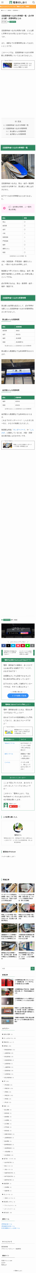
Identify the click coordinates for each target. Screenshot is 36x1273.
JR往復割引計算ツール (8, 1226)
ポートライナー (9, 1209)
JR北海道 (8, 1085)
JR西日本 (8, 1095)
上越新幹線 (8, 1067)
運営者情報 (4, 1246)
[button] (3, 645)
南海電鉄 (7, 1116)
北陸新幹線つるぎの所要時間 (16, 128)
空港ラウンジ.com (6, 1260)
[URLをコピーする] (32, 645)
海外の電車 (8, 1034)
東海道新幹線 (9, 1049)
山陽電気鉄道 (9, 1137)
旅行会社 (8, 1212)
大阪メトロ (8, 1169)
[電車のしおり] (18, 2)
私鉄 (6, 1106)
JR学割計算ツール (6, 1224)
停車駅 (15, 620)
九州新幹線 (8, 1074)
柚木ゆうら (18, 835)
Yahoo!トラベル (10, 743)
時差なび (4, 1265)
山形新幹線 (8, 1063)
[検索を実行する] (33, 968)
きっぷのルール (10, 1038)
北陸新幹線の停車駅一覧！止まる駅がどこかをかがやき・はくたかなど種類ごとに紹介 (23, 65)
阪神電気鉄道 (9, 1144)
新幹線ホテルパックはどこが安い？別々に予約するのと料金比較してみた (22, 731)
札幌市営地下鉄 (9, 1172)
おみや (3, 1262)
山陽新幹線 (8, 1053)
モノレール (8, 1194)
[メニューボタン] (2, 2)
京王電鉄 (7, 1123)
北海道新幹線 (9, 1060)
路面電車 (7, 1183)
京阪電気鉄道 (9, 1148)
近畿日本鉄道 (9, 1134)
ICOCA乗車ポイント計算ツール (10, 1228)
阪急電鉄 (7, 1141)
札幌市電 (7, 1190)
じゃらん (7, 762)
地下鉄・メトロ (10, 1158)
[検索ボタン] (33, 2)
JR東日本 (8, 1088)
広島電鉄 (7, 1187)
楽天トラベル (9, 754)
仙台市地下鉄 (9, 1162)
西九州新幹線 (9, 1077)
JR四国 (7, 1098)
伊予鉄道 (7, 1127)
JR (6, 1081)
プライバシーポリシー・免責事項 (11, 1249)
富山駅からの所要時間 (18, 131)
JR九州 (7, 1102)
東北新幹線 (8, 1056)
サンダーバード (19, 430)
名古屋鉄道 (8, 1155)
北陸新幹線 (12, 21)
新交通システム (9, 1201)
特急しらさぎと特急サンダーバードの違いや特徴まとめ (23, 445)
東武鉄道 (7, 1130)
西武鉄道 (7, 1113)
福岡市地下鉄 (9, 1180)
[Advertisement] (18, 94)
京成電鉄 (7, 1120)
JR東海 (7, 1092)
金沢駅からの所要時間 (18, 134)
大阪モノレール (9, 1198)
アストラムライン (10, 1205)
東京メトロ (8, 1166)
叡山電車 (7, 1109)
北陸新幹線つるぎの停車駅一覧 (17, 125)
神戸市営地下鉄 (9, 1176)
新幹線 (7, 1046)
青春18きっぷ (9, 1042)
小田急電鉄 (8, 1151)
